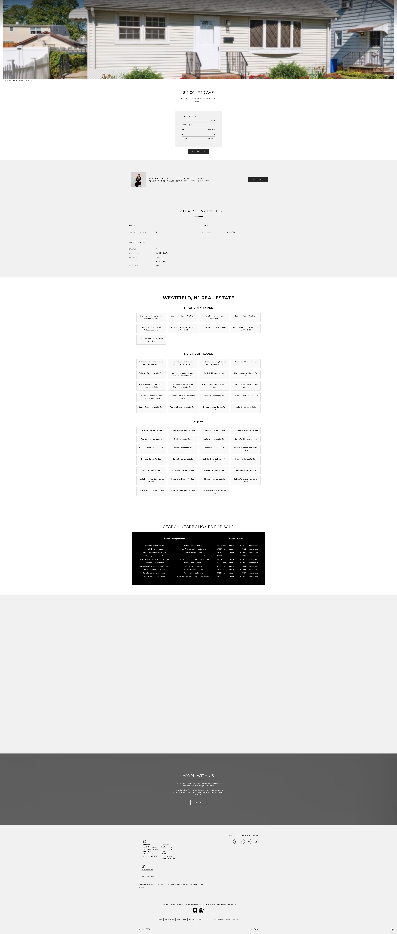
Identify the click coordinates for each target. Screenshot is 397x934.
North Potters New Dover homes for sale (193, 576)
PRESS (199, 919)
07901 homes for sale (249, 549)
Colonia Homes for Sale (183, 448)
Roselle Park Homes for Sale (151, 448)
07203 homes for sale (249, 556)
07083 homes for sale (249, 559)
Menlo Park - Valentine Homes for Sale (151, 480)
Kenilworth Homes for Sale (214, 439)
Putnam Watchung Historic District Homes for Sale (214, 363)
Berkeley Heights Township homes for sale (193, 559)
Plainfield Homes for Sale (245, 459)
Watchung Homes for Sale (183, 470)
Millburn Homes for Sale (214, 470)
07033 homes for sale (225, 570)
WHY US (191, 919)
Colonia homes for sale (193, 566)
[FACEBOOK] (235, 841)
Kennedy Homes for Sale (214, 396)
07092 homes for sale (225, 552)
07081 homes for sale (225, 566)
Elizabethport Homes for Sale (151, 490)
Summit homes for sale (193, 546)
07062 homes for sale (225, 576)
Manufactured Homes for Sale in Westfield (245, 328)
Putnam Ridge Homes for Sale (183, 407)
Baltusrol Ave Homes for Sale (151, 373)
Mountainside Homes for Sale (245, 430)
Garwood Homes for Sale (151, 430)
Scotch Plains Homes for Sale (182, 430)
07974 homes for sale (249, 552)
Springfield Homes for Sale (246, 439)
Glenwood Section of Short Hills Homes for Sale (151, 397)
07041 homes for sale (249, 566)
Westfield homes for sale (154, 546)
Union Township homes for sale (193, 556)
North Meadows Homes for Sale (245, 374)
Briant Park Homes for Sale (245, 362)
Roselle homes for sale (193, 552)
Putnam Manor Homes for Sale (214, 408)
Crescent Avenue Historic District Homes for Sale (182, 374)
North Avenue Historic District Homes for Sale (151, 385)
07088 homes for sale (249, 576)
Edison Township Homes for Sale (246, 480)
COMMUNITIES (218, 919)
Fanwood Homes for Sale (151, 439)
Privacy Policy (253, 929)
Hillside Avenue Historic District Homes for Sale (183, 363)
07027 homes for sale (225, 549)
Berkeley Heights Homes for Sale (214, 460)
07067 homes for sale (249, 573)
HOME (160, 919)
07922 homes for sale (249, 563)
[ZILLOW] (256, 841)
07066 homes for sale (225, 573)
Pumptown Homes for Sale (182, 479)
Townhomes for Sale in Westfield (214, 317)
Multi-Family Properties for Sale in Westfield (151, 328)
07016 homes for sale (225, 556)
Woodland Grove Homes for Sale (183, 397)
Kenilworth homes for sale (154, 570)
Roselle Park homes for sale (154, 576)
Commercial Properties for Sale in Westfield (151, 317)
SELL (178, 919)
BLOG (228, 919)
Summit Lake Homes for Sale (246, 396)
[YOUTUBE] (249, 841)
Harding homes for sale (154, 556)
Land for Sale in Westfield (245, 316)
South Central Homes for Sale (182, 490)
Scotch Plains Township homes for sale (154, 559)
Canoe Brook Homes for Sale (151, 407)
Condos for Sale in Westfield (183, 316)
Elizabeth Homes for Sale (214, 479)
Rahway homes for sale (193, 563)
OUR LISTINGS (169, 919)
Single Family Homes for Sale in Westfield (183, 328)
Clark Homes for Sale (183, 439)
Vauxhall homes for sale (193, 570)
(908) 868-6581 (190, 181)
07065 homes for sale (249, 570)
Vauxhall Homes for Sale (246, 470)
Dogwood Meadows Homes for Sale (246, 385)
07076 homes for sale (225, 559)
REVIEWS (207, 919)
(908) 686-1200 (147, 869)
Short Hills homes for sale (154, 549)
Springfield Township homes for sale (154, 566)
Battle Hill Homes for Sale (214, 373)
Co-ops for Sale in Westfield (214, 327)
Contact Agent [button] (258, 179)
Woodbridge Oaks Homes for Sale (214, 385)
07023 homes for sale (225, 563)
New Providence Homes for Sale (245, 449)
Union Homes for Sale (151, 470)
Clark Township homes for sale (154, 573)
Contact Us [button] (198, 802)
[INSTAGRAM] (242, 841)
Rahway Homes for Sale (151, 459)
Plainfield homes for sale (193, 573)
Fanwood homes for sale (154, 563)
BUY (184, 919)
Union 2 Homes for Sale (246, 407)
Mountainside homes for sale (154, 552)
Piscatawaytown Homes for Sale (214, 491)
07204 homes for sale (249, 546)
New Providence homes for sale (193, 549)
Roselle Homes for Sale (214, 448)
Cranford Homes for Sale (214, 430)
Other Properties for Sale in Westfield (151, 340)
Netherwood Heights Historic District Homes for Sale (151, 363)
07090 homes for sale (225, 546)
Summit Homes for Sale (183, 459)
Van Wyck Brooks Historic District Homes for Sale (183, 385)
